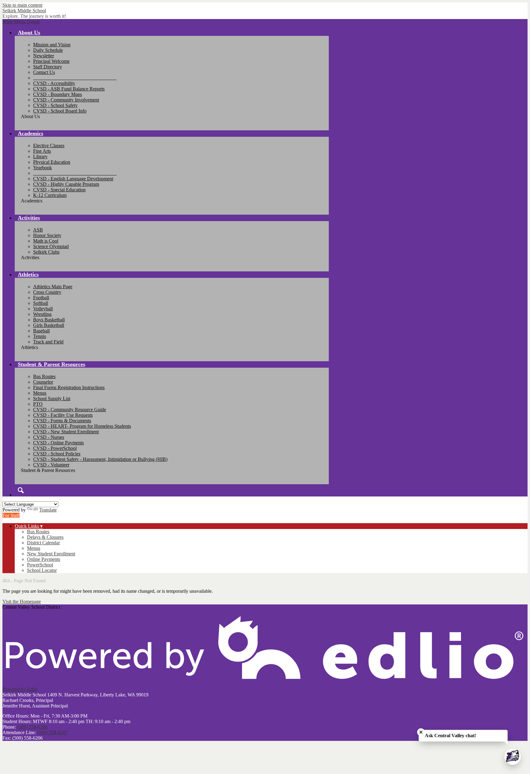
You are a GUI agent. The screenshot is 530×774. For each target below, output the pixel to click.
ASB (38, 229)
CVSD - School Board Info (59, 110)
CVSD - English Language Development (73, 178)
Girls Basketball (48, 325)
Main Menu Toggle (21, 21)
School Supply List (51, 398)
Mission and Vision (52, 44)
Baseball (41, 330)
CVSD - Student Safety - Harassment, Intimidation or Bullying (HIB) (100, 459)
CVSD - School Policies (56, 453)
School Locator (42, 570)
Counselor (43, 382)
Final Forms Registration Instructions (69, 387)
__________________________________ (75, 77)
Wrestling (42, 314)
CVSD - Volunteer (51, 464)
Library (40, 156)
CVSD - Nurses (48, 437)
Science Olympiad (51, 246)
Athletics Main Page (52, 286)
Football (41, 297)
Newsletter (43, 55)
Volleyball (43, 308)
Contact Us (44, 72)
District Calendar (43, 542)
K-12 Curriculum (50, 195)
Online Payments (43, 559)
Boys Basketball (49, 319)
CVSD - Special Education (59, 189)
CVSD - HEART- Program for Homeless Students (82, 426)
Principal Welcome (51, 61)
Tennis (39, 336)
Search (21, 490)
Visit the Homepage (21, 601)
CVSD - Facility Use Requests (63, 415)
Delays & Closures (45, 537)
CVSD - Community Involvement (66, 99)
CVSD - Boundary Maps (57, 94)
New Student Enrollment (51, 553)
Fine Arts (42, 151)
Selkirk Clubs (46, 252)
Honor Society (47, 235)
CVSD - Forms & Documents (62, 420)
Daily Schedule (48, 50)
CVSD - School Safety (55, 105)
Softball (40, 303)
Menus (39, 393)
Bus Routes (44, 376)
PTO (38, 404)
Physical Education (51, 162)
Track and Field (48, 341)
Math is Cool (45, 240)
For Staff (11, 515)
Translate (48, 509)
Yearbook (42, 167)
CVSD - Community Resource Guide (69, 409)
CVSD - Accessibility (54, 83)
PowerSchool (40, 564)
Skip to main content (22, 5)
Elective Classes (48, 145)
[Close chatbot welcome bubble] (421, 732)
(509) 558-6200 (32, 727)
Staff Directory (47, 66)
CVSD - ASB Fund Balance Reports (69, 88)
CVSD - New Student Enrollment (66, 431)
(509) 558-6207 (52, 732)
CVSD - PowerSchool (55, 448)
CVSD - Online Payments (58, 442)
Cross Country (47, 292)
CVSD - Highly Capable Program (66, 184)
